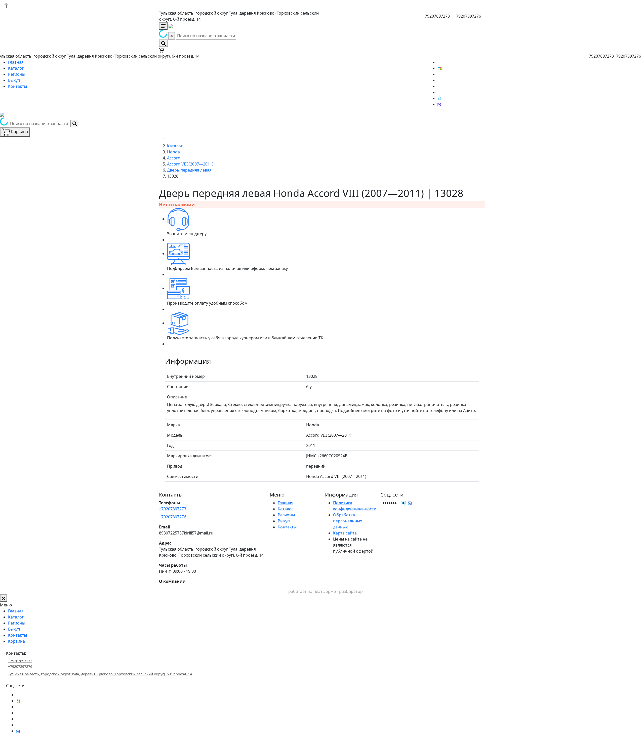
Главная (16, 62)
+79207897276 (467, 16)
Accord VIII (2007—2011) (190, 164)
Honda (173, 152)
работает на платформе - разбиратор (325, 591)
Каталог (16, 68)
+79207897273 (436, 16)
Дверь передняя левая (189, 170)
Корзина (16, 641)
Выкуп (14, 80)
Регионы (16, 74)
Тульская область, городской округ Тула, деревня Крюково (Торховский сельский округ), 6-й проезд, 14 (100, 674)
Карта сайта (345, 533)
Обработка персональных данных (347, 521)
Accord (173, 158)
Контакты (17, 86)
